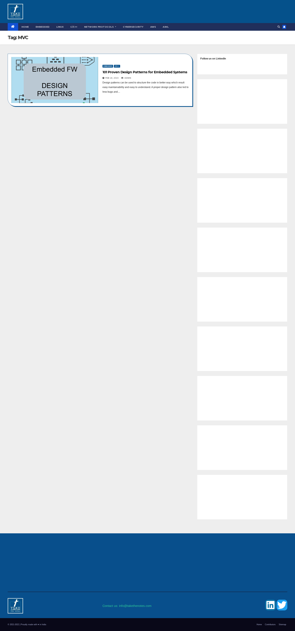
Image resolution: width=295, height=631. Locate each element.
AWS (153, 26)
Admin (127, 78)
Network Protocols (99, 26)
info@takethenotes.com (135, 606)
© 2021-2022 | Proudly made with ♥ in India (27, 624)
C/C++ (73, 26)
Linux (60, 26)
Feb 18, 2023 (112, 78)
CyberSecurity (133, 26)
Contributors (270, 624)
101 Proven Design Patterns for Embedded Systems (144, 72)
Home (25, 26)
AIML (166, 26)
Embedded (43, 26)
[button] (278, 26)
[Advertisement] (130, 11)
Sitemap (282, 624)
